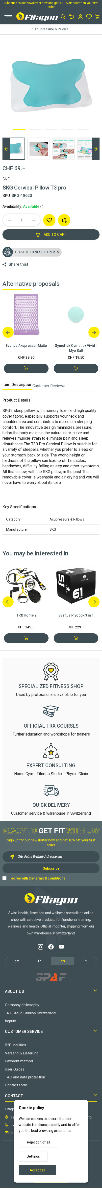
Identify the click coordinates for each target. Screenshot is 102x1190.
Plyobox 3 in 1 (76, 615)
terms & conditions (49, 878)
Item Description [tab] (17, 384)
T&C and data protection (25, 1077)
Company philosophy (22, 1005)
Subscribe (51, 868)
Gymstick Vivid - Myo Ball (76, 348)
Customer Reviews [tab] (48, 385)
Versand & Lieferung (21, 1053)
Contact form (16, 1085)
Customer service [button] (24, 1031)
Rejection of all (38, 1142)
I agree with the (37, 878)
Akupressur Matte (26, 346)
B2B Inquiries (15, 1045)
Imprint (10, 1021)
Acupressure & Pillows (51, 29)
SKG (6, 179)
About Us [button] (14, 991)
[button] (63, 16)
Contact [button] (14, 1096)
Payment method (19, 1061)
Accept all (37, 1170)
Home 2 (26, 615)
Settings (33, 1156)
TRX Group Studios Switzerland (30, 1013)
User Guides (15, 1069)
